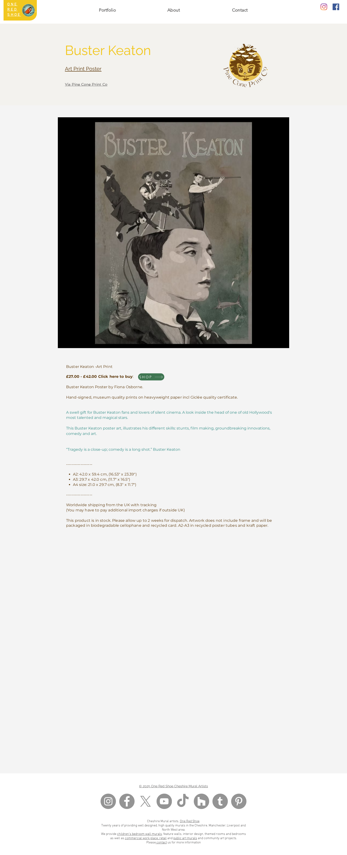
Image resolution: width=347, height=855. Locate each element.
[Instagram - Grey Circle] (108, 801)
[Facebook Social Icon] (336, 7)
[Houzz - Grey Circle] (201, 801)
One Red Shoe (189, 821)
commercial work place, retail (146, 838)
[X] (145, 801)
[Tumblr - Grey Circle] (220, 801)
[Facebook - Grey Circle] (127, 801)
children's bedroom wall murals (139, 834)
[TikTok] (182, 801)
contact (161, 843)
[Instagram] (324, 7)
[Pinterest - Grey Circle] (238, 801)
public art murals (185, 838)
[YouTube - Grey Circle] (164, 801)
